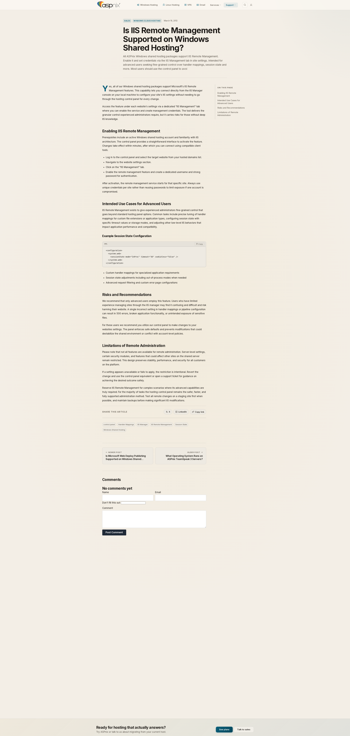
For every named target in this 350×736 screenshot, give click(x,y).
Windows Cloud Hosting (147, 21)
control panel (109, 424)
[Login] (251, 5)
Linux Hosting (172, 5)
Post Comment (114, 532)
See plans (224, 729)
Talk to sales (243, 729)
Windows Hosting (149, 5)
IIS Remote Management (161, 424)
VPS (189, 5)
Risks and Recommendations (231, 107)
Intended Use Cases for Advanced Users (228, 101)
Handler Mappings (126, 424)
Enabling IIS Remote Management (226, 94)
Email (202, 5)
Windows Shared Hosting (114, 430)
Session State (181, 424)
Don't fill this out (111, 502)
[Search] (244, 5)
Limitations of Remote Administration (227, 113)
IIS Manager (143, 424)
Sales (127, 21)
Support (230, 5)
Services (214, 5)
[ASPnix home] (108, 5)
